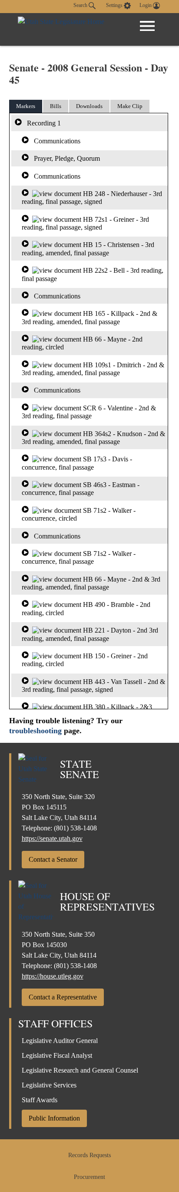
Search (81, 5)
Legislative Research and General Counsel (80, 1070)
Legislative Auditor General (60, 1040)
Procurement (89, 1177)
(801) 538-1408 (75, 828)
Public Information (54, 1118)
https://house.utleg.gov (52, 976)
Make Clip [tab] (130, 106)
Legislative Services (49, 1085)
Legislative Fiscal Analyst (57, 1055)
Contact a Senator (53, 859)
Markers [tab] (25, 106)
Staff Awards (39, 1100)
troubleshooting (35, 730)
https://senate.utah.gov (52, 838)
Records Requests (89, 1155)
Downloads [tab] (89, 106)
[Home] (61, 29)
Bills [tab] (55, 106)
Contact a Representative (63, 997)
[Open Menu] (147, 26)
